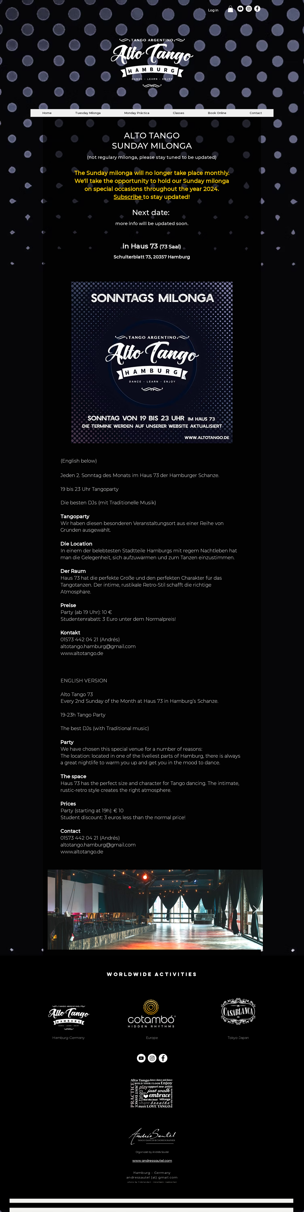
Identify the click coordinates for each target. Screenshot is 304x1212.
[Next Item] (255, 909)
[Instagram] (249, 9)
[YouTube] (240, 9)
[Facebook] (257, 9)
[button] (230, 9)
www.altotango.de (82, 653)
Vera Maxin (158, 1182)
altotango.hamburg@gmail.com (98, 646)
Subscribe (128, 197)
